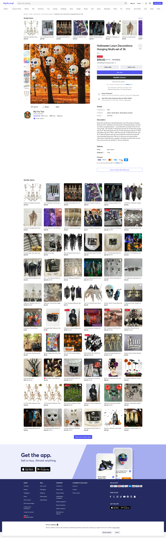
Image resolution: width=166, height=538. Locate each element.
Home (30, 14)
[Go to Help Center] (104, 110)
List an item (157, 3)
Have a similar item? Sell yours (119, 170)
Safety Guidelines (61, 501)
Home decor (37, 14)
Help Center (59, 489)
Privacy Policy (116, 527)
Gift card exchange (29, 503)
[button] (146, 3)
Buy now (119, 72)
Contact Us (59, 486)
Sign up (132, 3)
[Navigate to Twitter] (114, 496)
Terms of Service (126, 89)
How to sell (43, 486)
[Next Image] (87, 73)
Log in (139, 3)
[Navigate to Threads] (131, 496)
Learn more (136, 95)
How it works (27, 500)
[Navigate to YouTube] (124, 496)
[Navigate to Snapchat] (134, 496)
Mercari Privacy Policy (114, 89)
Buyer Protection (60, 505)
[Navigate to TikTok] (121, 496)
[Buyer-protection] (115, 63)
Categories (26, 493)
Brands (25, 489)
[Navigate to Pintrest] (128, 496)
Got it (117, 532)
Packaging (43, 489)
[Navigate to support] (111, 486)
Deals (25, 496)
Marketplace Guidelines (59, 497)
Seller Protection (60, 508)
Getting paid (43, 496)
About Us (75, 486)
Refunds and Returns (59, 513)
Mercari (26, 14)
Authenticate (43, 500)
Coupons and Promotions (27, 507)
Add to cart (131, 67)
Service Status (60, 493)
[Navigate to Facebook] (110, 496)
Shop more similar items (83, 437)
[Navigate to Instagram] (117, 496)
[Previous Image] (33, 73)
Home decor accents (47, 14)
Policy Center (76, 493)
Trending (26, 486)
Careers (75, 489)
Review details (107, 532)
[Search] (125, 3)
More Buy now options (118, 81)
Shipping (42, 493)
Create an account (29, 512)
